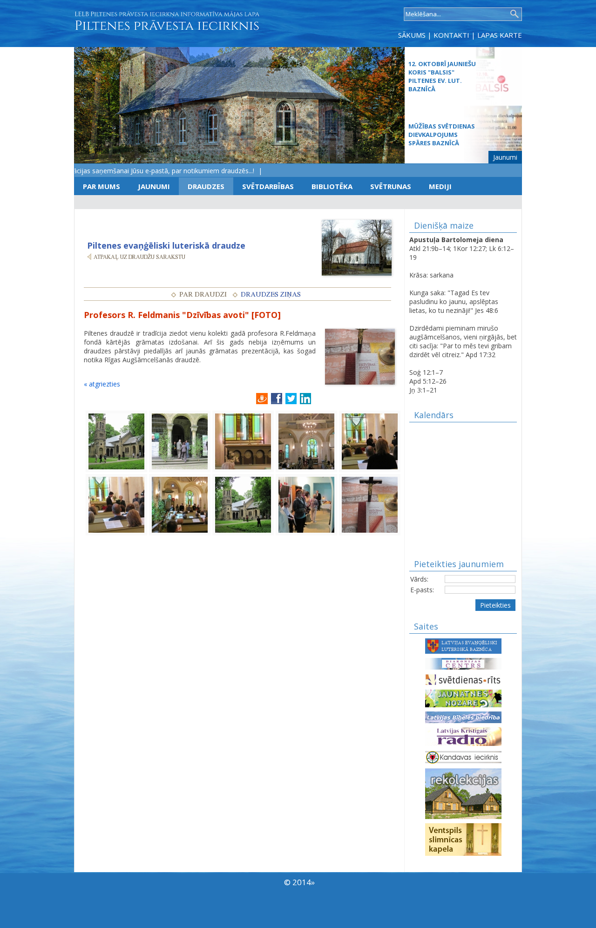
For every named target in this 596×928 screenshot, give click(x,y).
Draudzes (206, 186)
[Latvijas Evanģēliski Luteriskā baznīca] (463, 645)
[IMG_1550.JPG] (370, 440)
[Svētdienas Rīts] (463, 678)
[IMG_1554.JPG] (243, 504)
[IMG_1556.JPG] (370, 504)
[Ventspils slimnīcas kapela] (463, 838)
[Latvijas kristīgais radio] (463, 736)
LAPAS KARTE (499, 35)
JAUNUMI (154, 186)
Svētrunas (390, 186)
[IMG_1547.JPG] (306, 440)
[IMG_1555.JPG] (306, 504)
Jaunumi (505, 157)
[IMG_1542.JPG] (116, 440)
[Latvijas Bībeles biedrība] (463, 716)
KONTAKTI (451, 35)
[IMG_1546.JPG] (243, 440)
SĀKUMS (412, 35)
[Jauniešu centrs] (463, 697)
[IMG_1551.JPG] (116, 504)
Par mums (101, 186)
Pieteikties (495, 605)
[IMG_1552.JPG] (180, 504)
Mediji (440, 186)
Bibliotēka (332, 186)
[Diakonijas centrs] (463, 662)
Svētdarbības (268, 186)
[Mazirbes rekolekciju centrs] (463, 792)
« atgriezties (102, 383)
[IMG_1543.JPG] (180, 440)
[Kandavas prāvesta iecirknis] (463, 756)
